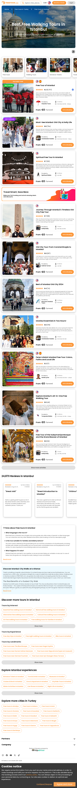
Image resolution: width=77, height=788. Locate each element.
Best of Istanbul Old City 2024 (49, 284)
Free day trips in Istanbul (12, 636)
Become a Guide (59, 3)
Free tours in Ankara (30, 706)
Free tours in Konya (10, 721)
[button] (13, 67)
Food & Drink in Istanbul (36, 677)
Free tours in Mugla (49, 721)
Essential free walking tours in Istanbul (17, 610)
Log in (71, 3)
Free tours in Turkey (21, 9)
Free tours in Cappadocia (49, 726)
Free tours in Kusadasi (31, 711)
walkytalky (45, 228)
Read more (7, 559)
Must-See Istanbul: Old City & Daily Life (54, 122)
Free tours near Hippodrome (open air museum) (54, 651)
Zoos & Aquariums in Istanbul (37, 682)
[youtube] (11, 755)
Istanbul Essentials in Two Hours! (51, 321)
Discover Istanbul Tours (47, 302)
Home (7, 9)
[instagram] (3, 755)
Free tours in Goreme (11, 711)
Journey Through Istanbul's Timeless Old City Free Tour (55, 211)
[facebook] (7, 755)
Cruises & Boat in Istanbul (12, 682)
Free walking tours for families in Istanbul (46, 620)
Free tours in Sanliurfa (51, 711)
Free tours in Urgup (10, 726)
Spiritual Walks (46, 175)
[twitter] (15, 755)
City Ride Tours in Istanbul (61, 682)
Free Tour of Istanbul (45, 85)
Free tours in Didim (10, 716)
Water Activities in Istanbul (13, 686)
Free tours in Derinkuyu (11, 730)
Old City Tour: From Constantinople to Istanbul (53, 248)
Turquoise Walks (47, 416)
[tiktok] (19, 755)
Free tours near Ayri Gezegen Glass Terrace (48, 656)
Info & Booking (67, 110)
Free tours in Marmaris (30, 721)
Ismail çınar (45, 377)
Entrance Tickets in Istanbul (13, 677)
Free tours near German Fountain (15, 656)
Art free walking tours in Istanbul (15, 620)
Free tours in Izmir (48, 706)
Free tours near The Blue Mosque (15, 646)
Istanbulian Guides (48, 138)
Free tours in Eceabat (29, 716)
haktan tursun (46, 265)
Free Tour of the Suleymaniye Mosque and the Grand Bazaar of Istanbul (53, 436)
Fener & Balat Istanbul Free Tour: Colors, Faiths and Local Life (54, 358)
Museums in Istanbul (56, 677)
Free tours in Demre (28, 726)
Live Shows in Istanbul (35, 686)
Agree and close (64, 784)
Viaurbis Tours (46, 103)
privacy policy (31, 775)
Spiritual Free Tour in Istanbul (49, 157)
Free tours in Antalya (11, 706)
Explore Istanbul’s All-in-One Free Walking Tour (51, 397)
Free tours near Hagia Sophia (42, 646)
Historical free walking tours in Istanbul (50, 610)
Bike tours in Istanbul (63, 636)
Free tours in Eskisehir (49, 716)
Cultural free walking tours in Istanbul (51, 615)
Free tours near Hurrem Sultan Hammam (18, 651)
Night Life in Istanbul (55, 686)
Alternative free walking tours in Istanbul (18, 615)
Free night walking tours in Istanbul (38, 636)
